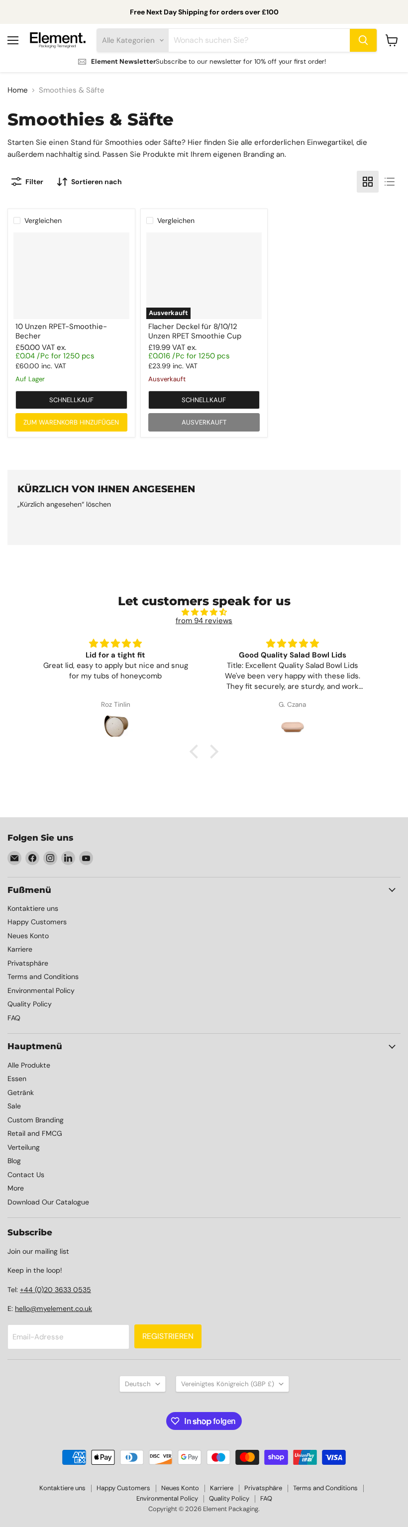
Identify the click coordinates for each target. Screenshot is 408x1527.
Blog (14, 1160)
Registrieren (168, 1336)
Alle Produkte (28, 1065)
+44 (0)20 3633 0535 (55, 1289)
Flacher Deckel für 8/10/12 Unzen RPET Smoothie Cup (194, 331)
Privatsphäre (27, 963)
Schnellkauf (71, 400)
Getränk (20, 1092)
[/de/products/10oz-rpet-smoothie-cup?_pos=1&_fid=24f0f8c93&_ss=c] (71, 275)
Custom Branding (35, 1119)
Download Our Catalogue (48, 1202)
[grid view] (368, 182)
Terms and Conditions (43, 976)
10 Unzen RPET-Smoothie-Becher (61, 331)
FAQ (13, 1017)
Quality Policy (29, 1003)
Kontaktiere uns (32, 908)
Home (17, 90)
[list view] (390, 182)
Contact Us (25, 1174)
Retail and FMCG (34, 1133)
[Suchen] (363, 40)
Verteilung (23, 1147)
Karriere (19, 949)
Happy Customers (37, 921)
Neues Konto (28, 935)
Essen (16, 1078)
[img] (204, 612)
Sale (14, 1105)
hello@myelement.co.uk (53, 1308)
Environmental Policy (41, 990)
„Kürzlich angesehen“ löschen (64, 504)
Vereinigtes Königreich (227, 1384)
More (15, 1188)
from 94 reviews (204, 621)
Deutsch (138, 1384)
